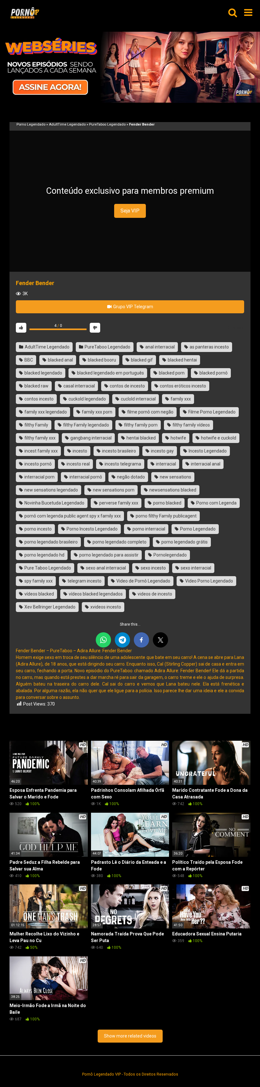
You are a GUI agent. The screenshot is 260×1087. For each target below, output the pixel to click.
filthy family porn (140, 424)
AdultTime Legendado (67, 124)
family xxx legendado (45, 411)
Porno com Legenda (216, 502)
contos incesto (38, 398)
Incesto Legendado (207, 450)
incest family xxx (40, 450)
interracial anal (205, 463)
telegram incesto (84, 580)
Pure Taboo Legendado (47, 567)
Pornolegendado (170, 554)
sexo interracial (195, 567)
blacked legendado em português (110, 372)
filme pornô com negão (149, 411)
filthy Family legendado (85, 424)
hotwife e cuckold (218, 437)
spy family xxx (38, 580)
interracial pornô (85, 476)
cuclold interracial (138, 398)
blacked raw (36, 385)
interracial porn (39, 476)
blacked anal (60, 359)
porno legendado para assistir (108, 554)
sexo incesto (153, 567)
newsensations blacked (172, 489)
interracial (165, 463)
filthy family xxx (39, 437)
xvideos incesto (105, 606)
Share (237, 327)
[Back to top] (238, 1067)
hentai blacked (141, 437)
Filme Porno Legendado (211, 411)
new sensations (175, 476)
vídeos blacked (38, 593)
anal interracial (159, 346)
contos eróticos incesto (182, 385)
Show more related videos (130, 1035)
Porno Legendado (30, 124)
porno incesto (37, 528)
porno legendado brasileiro (50, 541)
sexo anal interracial (105, 567)
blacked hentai (182, 359)
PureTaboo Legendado (107, 124)
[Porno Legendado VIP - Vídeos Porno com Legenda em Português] (25, 13)
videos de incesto (154, 593)
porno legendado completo (119, 541)
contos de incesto (127, 385)
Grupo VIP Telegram (132, 306)
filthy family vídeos (191, 424)
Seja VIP (130, 211)
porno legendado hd (43, 554)
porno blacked (166, 502)
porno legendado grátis (184, 541)
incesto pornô (37, 463)
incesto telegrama (122, 463)
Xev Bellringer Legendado (49, 606)
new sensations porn (113, 489)
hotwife (178, 437)
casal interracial (78, 385)
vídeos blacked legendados (95, 593)
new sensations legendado (50, 489)
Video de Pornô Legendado (142, 580)
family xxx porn (96, 411)
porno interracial (148, 528)
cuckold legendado (87, 398)
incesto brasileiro (118, 450)
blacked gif (141, 359)
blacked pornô (213, 372)
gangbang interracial (90, 437)
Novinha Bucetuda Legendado (53, 502)
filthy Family (35, 424)
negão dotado (130, 476)
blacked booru (101, 359)
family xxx (180, 398)
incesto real (78, 463)
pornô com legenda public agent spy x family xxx (72, 515)
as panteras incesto (209, 346)
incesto (79, 450)
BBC (28, 359)
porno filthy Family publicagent (166, 515)
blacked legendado (42, 372)
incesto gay (162, 450)
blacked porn (171, 372)
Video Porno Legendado (208, 580)
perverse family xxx (118, 502)
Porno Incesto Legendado (92, 528)
